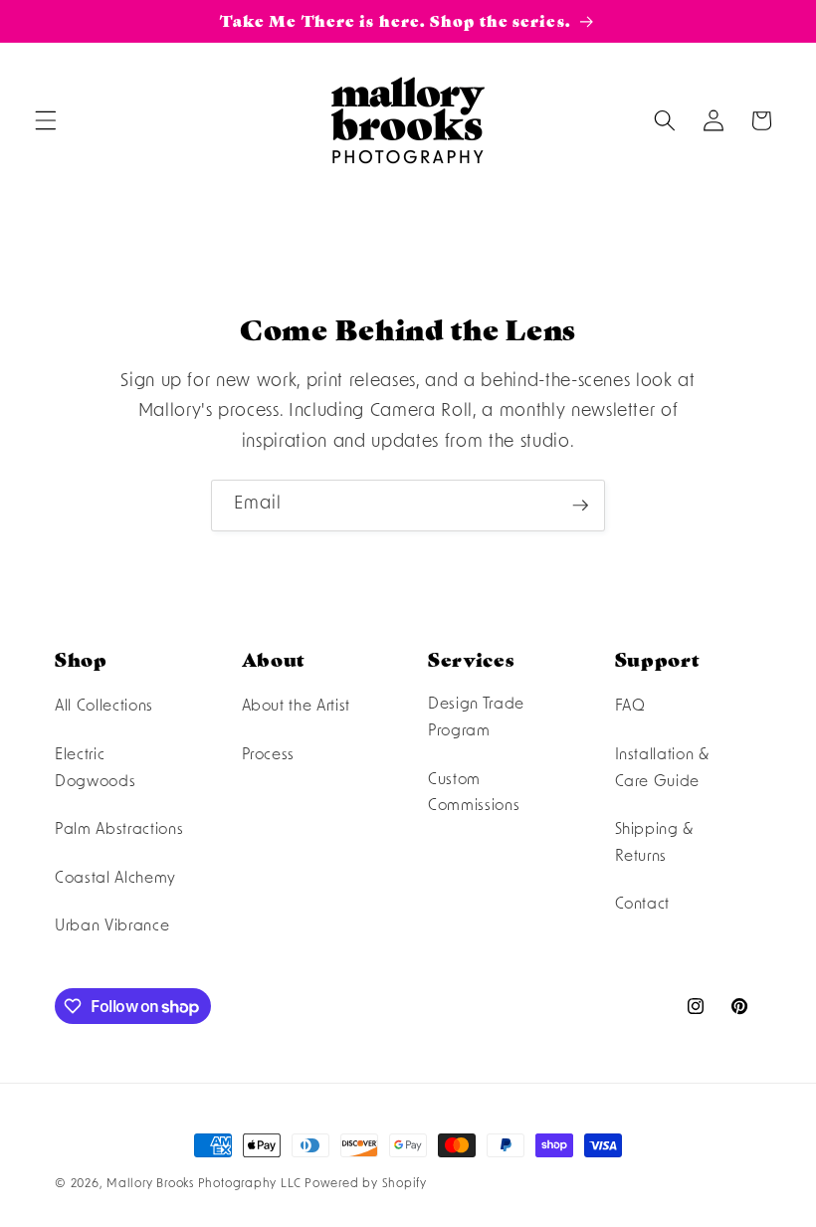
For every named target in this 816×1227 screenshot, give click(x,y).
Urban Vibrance (112, 926)
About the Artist (296, 707)
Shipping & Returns (655, 843)
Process (269, 755)
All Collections (104, 707)
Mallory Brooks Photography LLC (203, 1184)
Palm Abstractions (119, 830)
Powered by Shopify (366, 1184)
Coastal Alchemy (115, 879)
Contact (643, 905)
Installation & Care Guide (662, 768)
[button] (46, 120)
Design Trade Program (476, 718)
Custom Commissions (473, 793)
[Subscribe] (580, 505)
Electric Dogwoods (95, 768)
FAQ (630, 707)
